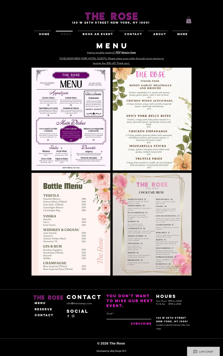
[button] (188, 20)
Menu (40, 303)
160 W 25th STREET (171, 318)
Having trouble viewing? (111, 52)
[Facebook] (68, 316)
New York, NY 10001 (172, 321)
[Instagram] (73, 316)
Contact (44, 315)
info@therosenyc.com (79, 303)
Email (109, 313)
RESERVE (43, 309)
